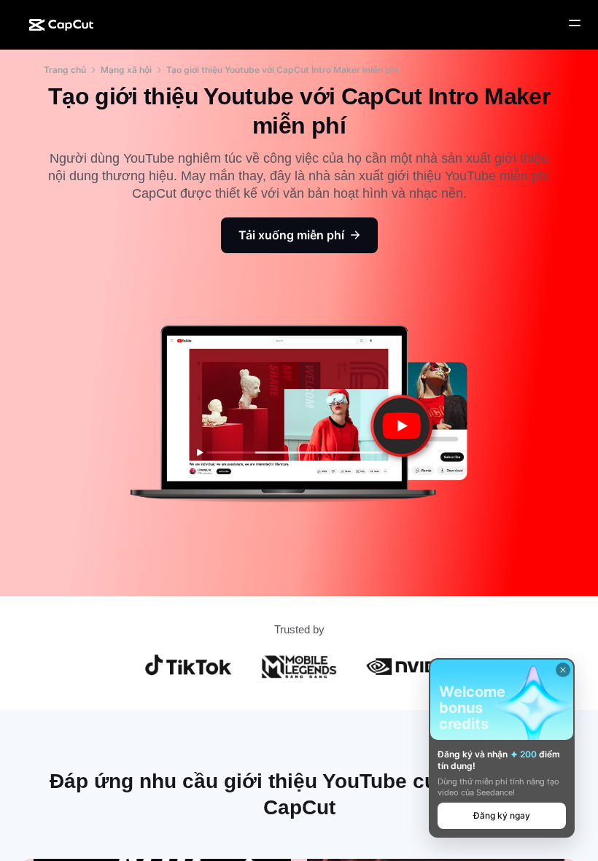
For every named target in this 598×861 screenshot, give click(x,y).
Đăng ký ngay (501, 815)
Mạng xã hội (126, 69)
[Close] (563, 670)
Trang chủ (65, 69)
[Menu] (574, 23)
